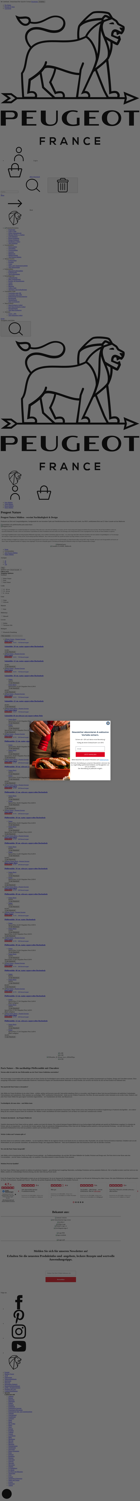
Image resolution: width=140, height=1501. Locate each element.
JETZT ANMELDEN (90, 754)
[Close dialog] (108, 723)
